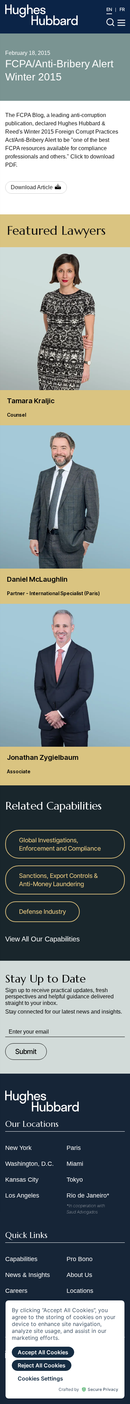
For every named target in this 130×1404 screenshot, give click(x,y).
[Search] (110, 22)
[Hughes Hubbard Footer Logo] (42, 1109)
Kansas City (21, 1179)
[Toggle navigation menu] (121, 23)
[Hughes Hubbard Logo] (41, 14)
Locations (80, 1290)
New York (18, 1147)
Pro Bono (80, 1259)
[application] (65, 1349)
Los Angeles (22, 1195)
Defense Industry (42, 911)
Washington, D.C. (29, 1163)
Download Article (32, 187)
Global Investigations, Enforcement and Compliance (60, 844)
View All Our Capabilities (42, 939)
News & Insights (27, 1274)
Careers (16, 1290)
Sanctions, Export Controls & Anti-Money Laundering (58, 880)
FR (122, 9)
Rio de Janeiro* (88, 1195)
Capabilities (21, 1259)
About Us (79, 1274)
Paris (74, 1147)
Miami (75, 1163)
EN (109, 9)
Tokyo (75, 1179)
